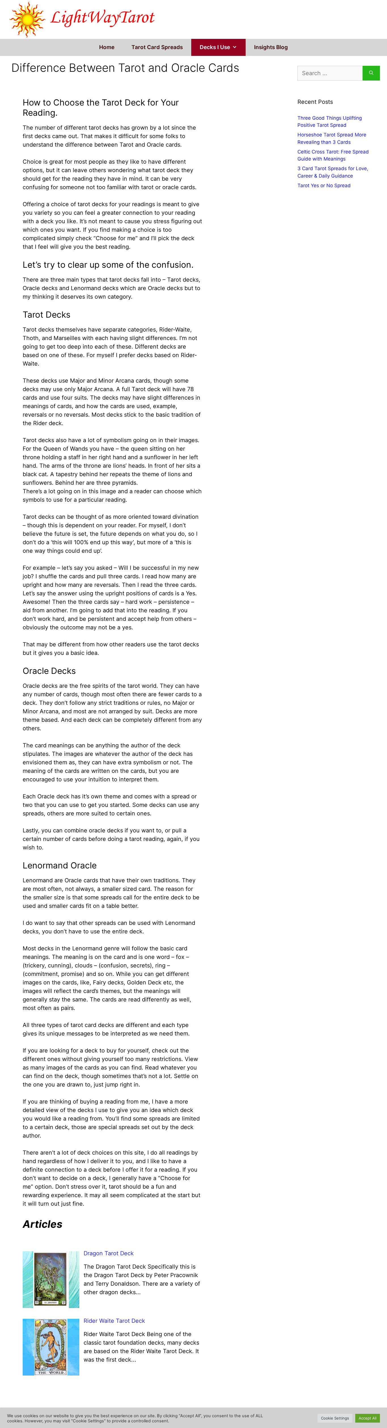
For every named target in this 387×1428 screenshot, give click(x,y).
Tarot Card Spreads (157, 47)
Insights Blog (271, 47)
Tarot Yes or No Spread (324, 185)
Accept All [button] (368, 1418)
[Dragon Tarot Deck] (51, 1306)
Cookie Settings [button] (335, 1418)
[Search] (371, 73)
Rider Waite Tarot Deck (114, 1320)
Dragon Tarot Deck (109, 1253)
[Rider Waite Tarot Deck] (51, 1373)
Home (106, 47)
